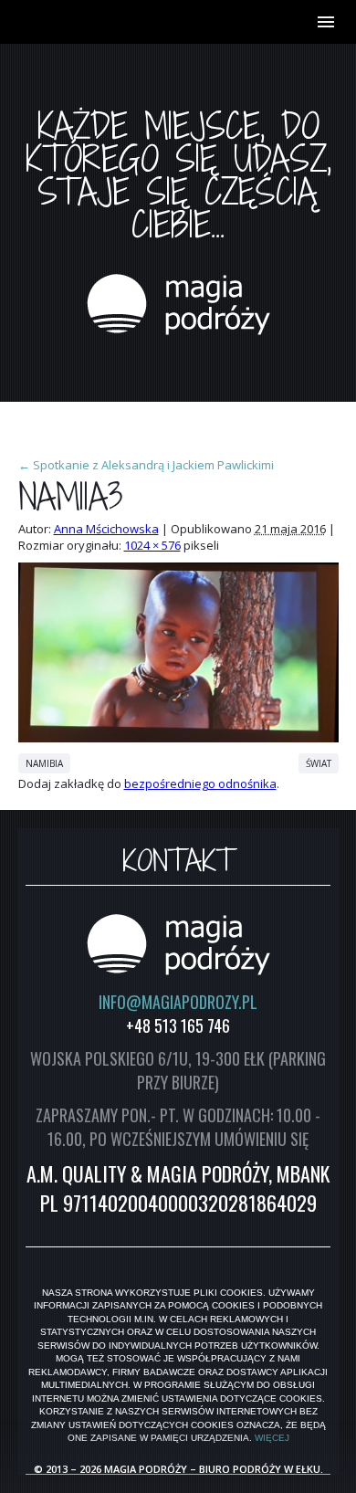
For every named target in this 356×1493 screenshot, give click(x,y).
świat (318, 763)
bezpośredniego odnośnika (200, 783)
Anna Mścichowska (106, 528)
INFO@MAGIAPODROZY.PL (178, 1002)
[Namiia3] (178, 738)
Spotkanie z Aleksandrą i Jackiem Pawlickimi (146, 465)
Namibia (44, 763)
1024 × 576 (152, 545)
